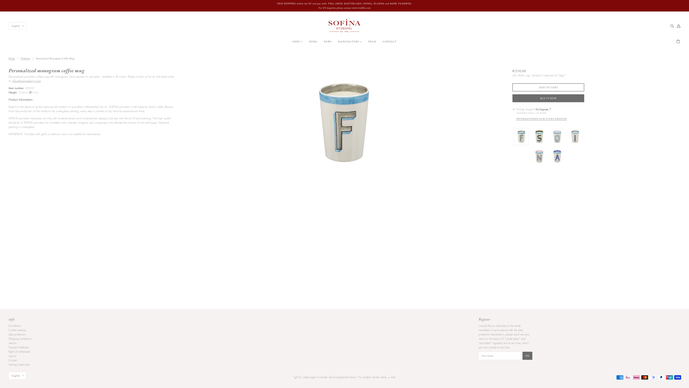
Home (12, 58)
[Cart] (678, 41)
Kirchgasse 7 (543, 109)
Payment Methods (19, 347)
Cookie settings (17, 330)
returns (12, 343)
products (25, 58)
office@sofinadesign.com (26, 81)
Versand (536, 75)
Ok (527, 355)
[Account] (678, 25)
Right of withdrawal (19, 352)
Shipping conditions (20, 339)
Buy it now (548, 98)
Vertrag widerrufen (19, 364)
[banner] (344, 26)
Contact (13, 360)
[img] (672, 25)
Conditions (15, 326)
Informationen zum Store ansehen (541, 119)
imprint (12, 356)
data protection (17, 334)
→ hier (391, 377)
